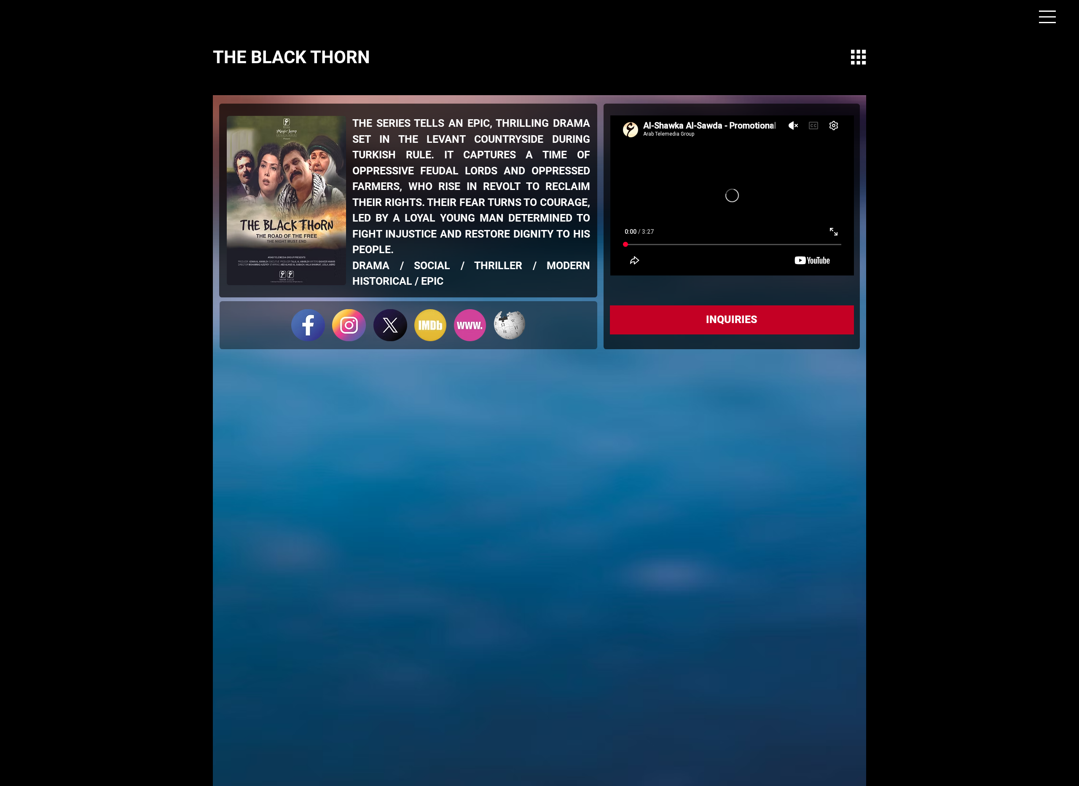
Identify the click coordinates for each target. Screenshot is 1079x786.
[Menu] (1048, 17)
